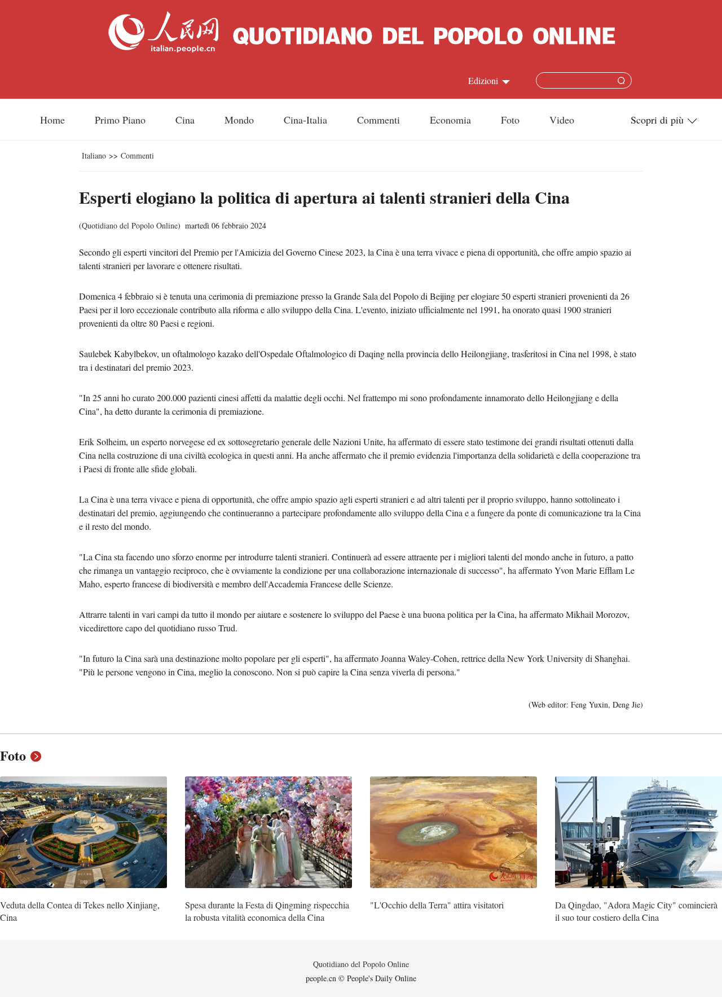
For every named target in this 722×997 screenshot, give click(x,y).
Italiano (94, 155)
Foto (510, 119)
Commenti (378, 119)
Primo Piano (120, 119)
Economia (450, 119)
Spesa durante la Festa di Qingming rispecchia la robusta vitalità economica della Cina (267, 911)
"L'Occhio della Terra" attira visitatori (437, 905)
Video (561, 119)
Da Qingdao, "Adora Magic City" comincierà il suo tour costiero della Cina (636, 911)
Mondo (239, 119)
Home (52, 119)
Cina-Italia (305, 119)
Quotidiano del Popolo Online (130, 225)
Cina (185, 119)
